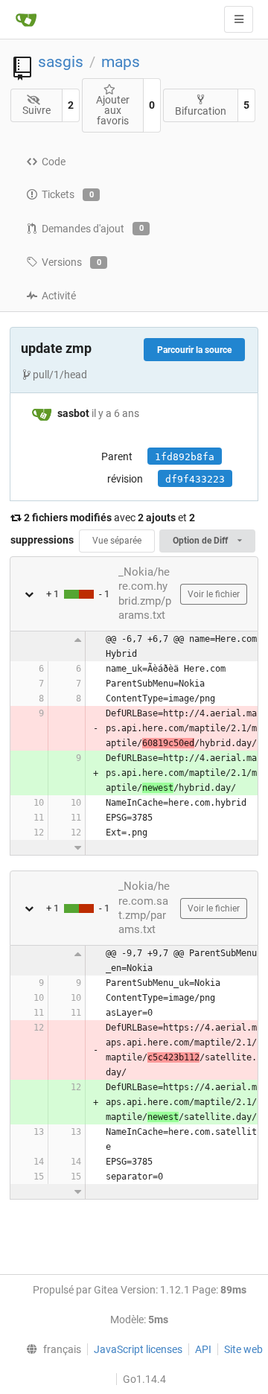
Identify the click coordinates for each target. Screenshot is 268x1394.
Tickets (68, 194)
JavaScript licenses (138, 1349)
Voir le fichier (214, 594)
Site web (243, 1349)
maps (120, 62)
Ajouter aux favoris (113, 110)
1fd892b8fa (184, 456)
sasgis (60, 62)
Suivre (36, 110)
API (203, 1349)
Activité (59, 296)
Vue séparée (116, 540)
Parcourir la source (194, 350)
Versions (71, 262)
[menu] (49, 1349)
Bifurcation (200, 111)
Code (54, 162)
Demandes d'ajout (93, 229)
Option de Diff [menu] (201, 540)
